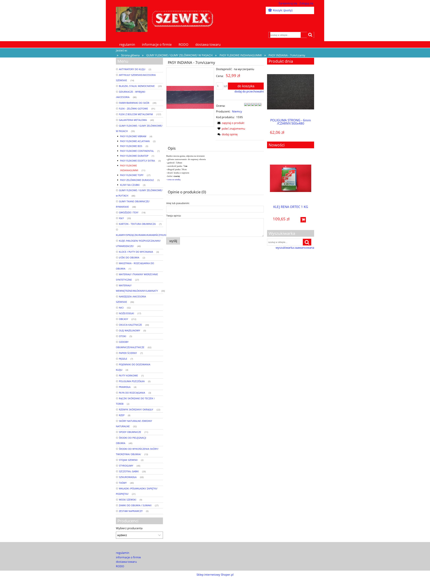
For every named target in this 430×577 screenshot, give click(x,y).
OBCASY (123, 319)
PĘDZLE (123, 358)
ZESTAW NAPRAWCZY (131, 511)
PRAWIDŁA (125, 387)
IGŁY (121, 218)
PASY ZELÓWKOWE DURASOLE (137, 180)
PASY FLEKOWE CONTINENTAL (137, 150)
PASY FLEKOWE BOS (131, 146)
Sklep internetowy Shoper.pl (215, 574)
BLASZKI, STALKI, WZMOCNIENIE (137, 86)
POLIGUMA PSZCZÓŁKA (132, 381)
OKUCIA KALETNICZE (130, 324)
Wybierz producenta (129, 528)
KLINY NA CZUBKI (130, 184)
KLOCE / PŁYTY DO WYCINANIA (136, 251)
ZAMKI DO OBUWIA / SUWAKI (135, 505)
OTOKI (122, 336)
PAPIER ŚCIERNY (128, 353)
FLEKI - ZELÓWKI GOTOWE (133, 108)
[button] (230, 123)
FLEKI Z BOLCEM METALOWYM (136, 114)
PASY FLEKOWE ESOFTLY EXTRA (137, 160)
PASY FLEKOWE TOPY (131, 175)
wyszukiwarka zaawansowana (295, 247)
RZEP (121, 415)
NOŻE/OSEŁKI (126, 313)
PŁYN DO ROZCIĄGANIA (132, 392)
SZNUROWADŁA (128, 477)
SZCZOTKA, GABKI (129, 471)
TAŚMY (123, 482)
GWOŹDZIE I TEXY (128, 212)
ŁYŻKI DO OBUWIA (129, 257)
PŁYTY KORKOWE (128, 375)
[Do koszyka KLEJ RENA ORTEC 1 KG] (303, 219)
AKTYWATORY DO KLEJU (132, 69)
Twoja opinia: (173, 215)
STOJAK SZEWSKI (128, 459)
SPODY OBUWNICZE (130, 432)
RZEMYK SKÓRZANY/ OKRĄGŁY (136, 409)
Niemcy (237, 111)
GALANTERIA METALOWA (133, 120)
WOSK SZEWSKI (127, 499)
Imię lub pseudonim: (178, 203)
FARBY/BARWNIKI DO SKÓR (134, 102)
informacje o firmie (128, 557)
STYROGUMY (126, 465)
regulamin (122, 553)
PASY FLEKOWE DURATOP (134, 155)
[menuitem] (127, 44)
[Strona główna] (166, 19)
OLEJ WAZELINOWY (129, 330)
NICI (121, 307)
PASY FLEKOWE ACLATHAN (135, 141)
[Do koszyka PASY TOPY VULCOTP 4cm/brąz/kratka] (311, 133)
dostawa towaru (126, 562)
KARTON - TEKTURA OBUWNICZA (137, 223)
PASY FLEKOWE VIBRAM (133, 136)
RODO (120, 566)
